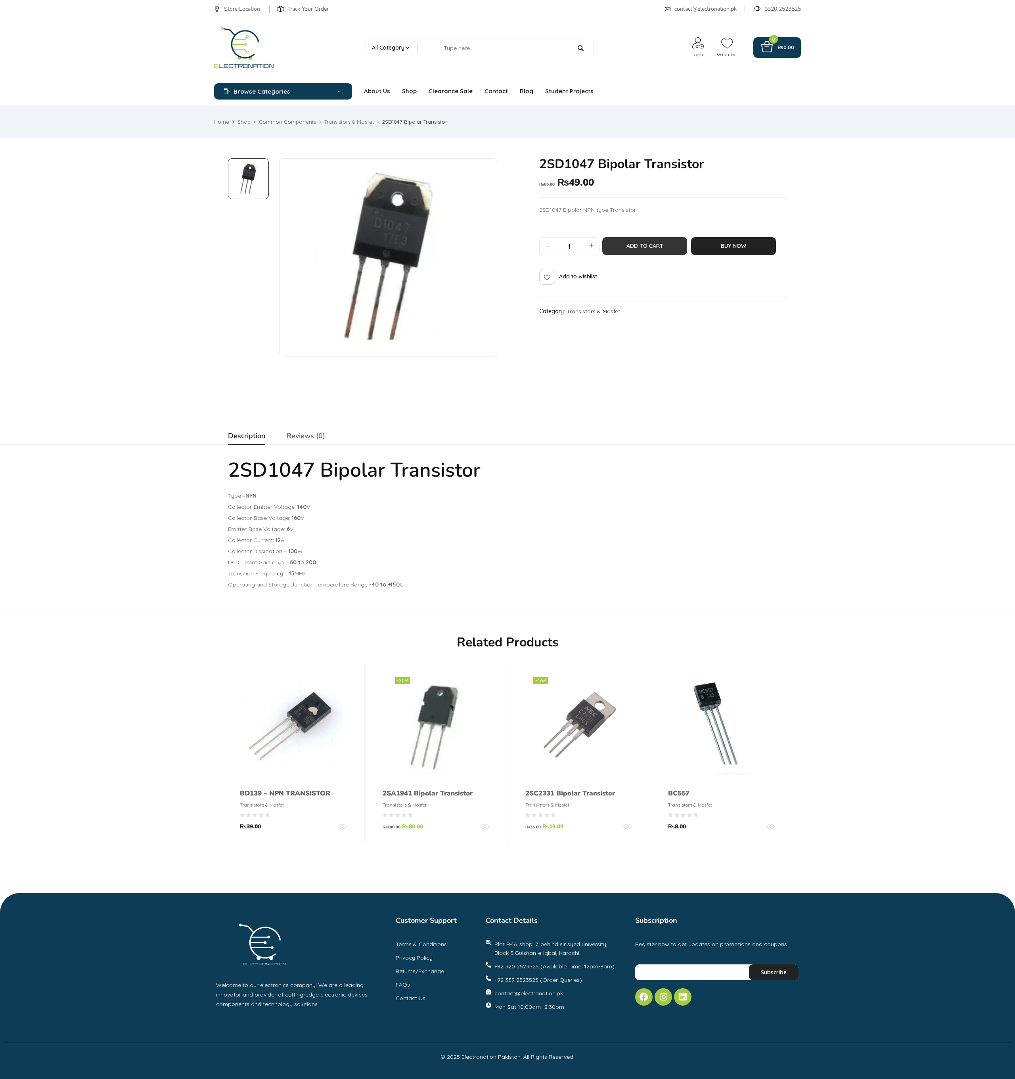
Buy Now (733, 245)
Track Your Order (308, 9)
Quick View (342, 827)
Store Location (242, 9)
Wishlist (727, 54)
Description (246, 436)
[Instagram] (663, 997)
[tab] (246, 437)
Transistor (436, 470)
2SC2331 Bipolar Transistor (570, 793)
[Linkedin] (682, 997)
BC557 (678, 793)
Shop (244, 122)
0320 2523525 (782, 9)
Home (221, 122)
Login (698, 54)
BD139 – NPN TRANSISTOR (285, 793)
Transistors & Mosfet (349, 122)
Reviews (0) (306, 436)
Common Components (287, 122)
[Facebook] (644, 997)
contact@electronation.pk (705, 9)
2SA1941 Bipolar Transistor (428, 793)
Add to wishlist (578, 276)
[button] (777, 48)
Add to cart (644, 245)
